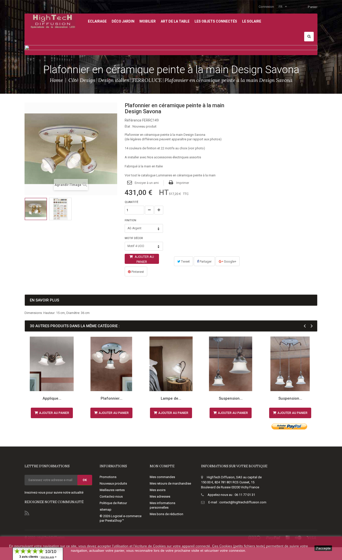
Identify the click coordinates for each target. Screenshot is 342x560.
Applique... (52, 398)
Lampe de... (171, 398)
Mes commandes (162, 477)
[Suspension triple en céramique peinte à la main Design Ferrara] (290, 364)
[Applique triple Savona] (36, 209)
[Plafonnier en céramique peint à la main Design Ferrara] (111, 364)
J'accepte (323, 548)
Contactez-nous (111, 496)
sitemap (105, 509)
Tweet (185, 261)
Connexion (266, 7)
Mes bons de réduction (166, 514)
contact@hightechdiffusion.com (242, 502)
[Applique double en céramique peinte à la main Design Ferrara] (52, 364)
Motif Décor (134, 238)
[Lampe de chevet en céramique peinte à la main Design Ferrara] (171, 364)
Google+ (229, 261)
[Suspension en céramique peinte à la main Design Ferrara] (230, 364)
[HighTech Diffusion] (52, 21)
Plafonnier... (111, 398)
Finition (131, 220)
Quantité (131, 202)
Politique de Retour (113, 503)
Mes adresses (160, 496)
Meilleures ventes (112, 490)
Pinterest (137, 272)
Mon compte (162, 466)
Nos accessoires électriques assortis (174, 157)
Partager (205, 261)
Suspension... (231, 398)
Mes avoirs (157, 490)
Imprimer (182, 183)
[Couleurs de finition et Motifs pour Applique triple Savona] (60, 209)
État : (128, 126)
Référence (133, 120)
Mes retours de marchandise (170, 483)
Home (56, 80)
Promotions (108, 477)
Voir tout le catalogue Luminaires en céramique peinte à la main (170, 175)
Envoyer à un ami (147, 183)
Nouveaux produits (113, 483)
